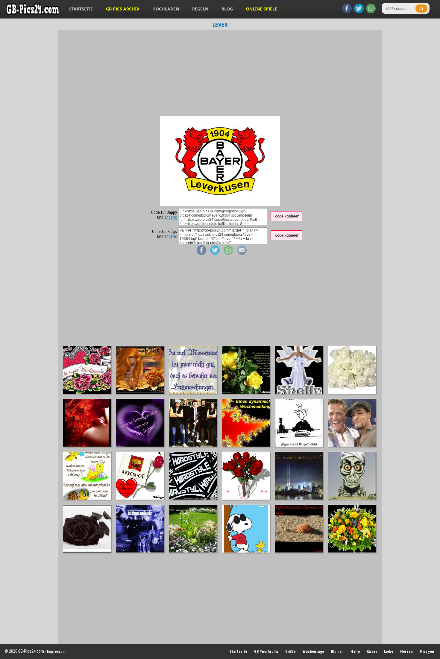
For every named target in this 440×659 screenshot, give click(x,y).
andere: (170, 217)
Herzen (406, 651)
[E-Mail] (242, 253)
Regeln (200, 9)
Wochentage (313, 651)
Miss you (427, 651)
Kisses (372, 651)
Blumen (337, 651)
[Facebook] (347, 11)
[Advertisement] (220, 73)
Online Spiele (261, 9)
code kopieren (287, 216)
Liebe (388, 651)
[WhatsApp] (371, 11)
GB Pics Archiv (122, 9)
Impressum (56, 651)
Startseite (81, 9)
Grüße (290, 651)
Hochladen (165, 9)
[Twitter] (359, 11)
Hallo (355, 651)
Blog (227, 9)
